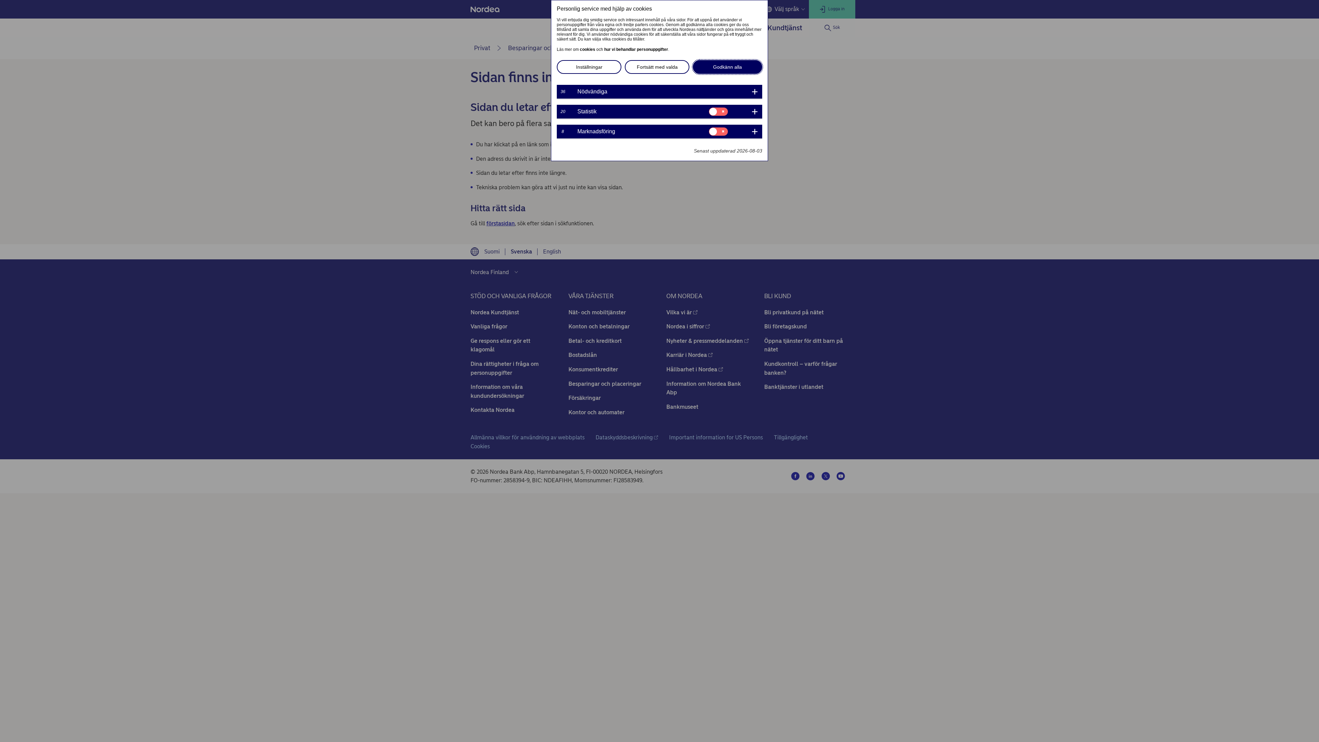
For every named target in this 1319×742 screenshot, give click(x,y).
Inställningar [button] (589, 67)
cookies (587, 49)
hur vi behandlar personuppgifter (636, 49)
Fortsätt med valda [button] (657, 67)
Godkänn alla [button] (727, 67)
